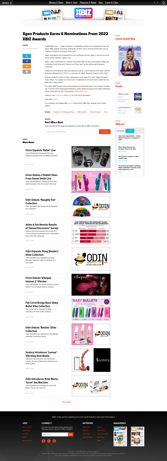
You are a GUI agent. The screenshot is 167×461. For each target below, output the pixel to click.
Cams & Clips (111, 2)
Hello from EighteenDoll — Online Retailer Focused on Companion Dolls (129, 138)
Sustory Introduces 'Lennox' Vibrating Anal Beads (41, 354)
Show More (66, 402)
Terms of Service (103, 456)
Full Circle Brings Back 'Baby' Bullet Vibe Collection (42, 304)
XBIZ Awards (82, 112)
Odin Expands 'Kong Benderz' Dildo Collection (42, 253)
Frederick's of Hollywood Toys (63, 112)
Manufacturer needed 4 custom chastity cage (128, 157)
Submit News (27, 427)
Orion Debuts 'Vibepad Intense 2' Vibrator (38, 279)
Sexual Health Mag (125, 39)
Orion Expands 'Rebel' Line (41, 150)
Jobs (129, 131)
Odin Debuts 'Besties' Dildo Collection (41, 329)
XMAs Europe (123, 94)
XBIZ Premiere (87, 437)
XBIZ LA (100, 427)
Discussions (120, 131)
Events (118, 86)
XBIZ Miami (101, 430)
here (69, 95)
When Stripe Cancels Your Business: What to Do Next (127, 148)
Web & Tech (71, 2)
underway (59, 95)
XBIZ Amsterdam (102, 434)
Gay (101, 2)
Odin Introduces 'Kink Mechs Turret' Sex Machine (42, 380)
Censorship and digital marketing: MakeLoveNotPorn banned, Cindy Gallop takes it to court (129, 168)
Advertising (26, 430)
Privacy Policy (27, 440)
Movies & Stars (56, 2)
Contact (25, 434)
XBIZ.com (86, 427)
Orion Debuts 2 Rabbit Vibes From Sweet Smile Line (42, 177)
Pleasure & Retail (88, 2)
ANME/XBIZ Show (81, 91)
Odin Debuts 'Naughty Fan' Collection (41, 201)
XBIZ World (86, 434)
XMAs (99, 440)
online (55, 99)
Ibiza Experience (124, 107)
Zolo (105, 112)
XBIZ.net (120, 124)
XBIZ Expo (100, 437)
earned (70, 103)
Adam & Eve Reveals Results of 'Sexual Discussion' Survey (42, 226)
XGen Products (95, 112)
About (25, 437)
